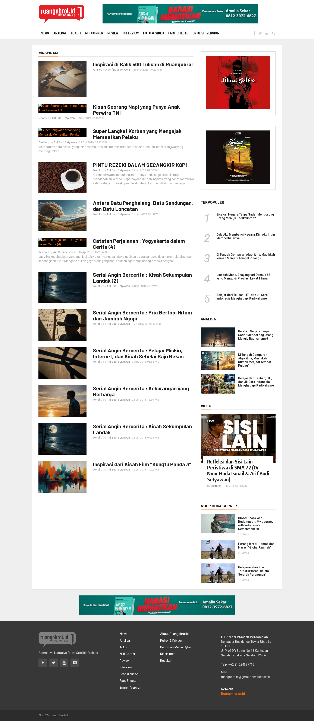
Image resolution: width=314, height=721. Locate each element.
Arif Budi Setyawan (119, 69)
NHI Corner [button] (94, 33)
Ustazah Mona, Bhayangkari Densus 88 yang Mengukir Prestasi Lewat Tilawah (243, 276)
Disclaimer (167, 654)
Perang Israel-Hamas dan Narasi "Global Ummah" (256, 545)
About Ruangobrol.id (174, 634)
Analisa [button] (59, 33)
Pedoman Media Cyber (176, 647)
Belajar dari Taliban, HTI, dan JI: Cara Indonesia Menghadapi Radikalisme (242, 296)
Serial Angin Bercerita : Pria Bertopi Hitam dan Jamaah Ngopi (142, 315)
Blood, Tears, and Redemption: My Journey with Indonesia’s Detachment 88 (255, 523)
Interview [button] (131, 33)
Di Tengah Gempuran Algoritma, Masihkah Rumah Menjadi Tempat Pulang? (245, 256)
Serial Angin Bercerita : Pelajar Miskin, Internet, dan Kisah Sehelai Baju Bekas (138, 353)
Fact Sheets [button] (178, 33)
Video (210, 421)
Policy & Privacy (171, 641)
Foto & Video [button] (153, 33)
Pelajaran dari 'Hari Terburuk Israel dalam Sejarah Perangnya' (253, 571)
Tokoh (97, 170)
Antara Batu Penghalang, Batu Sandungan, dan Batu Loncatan (143, 206)
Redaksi (165, 661)
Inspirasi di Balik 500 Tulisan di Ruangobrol (143, 64)
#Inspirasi (48, 53)
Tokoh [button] (75, 33)
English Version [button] (206, 33)
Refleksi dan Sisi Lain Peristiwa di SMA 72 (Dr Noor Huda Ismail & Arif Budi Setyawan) (238, 470)
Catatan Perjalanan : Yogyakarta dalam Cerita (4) (139, 243)
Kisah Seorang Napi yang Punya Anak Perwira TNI (136, 109)
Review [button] (112, 33)
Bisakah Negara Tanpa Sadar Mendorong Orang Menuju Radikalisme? (245, 216)
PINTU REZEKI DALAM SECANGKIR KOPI (140, 165)
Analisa (97, 69)
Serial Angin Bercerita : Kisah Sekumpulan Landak (142, 429)
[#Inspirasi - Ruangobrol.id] (61, 13)
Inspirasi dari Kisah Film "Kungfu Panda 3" (142, 464)
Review (42, 252)
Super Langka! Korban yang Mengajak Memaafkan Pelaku (137, 134)
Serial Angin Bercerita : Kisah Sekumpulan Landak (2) (142, 277)
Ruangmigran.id (233, 694)
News (41, 118)
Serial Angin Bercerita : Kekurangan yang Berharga (141, 391)
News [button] (45, 33)
